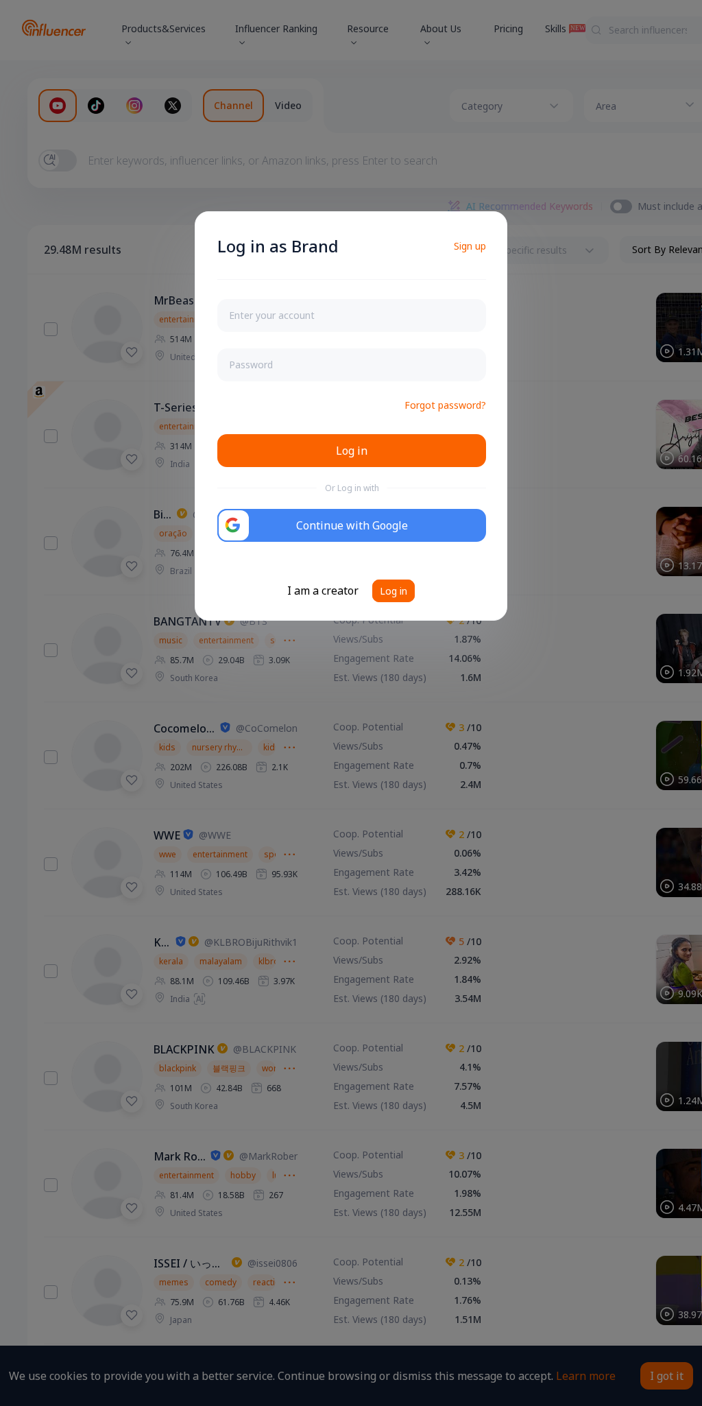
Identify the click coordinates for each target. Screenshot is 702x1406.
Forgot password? (445, 405)
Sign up (470, 245)
